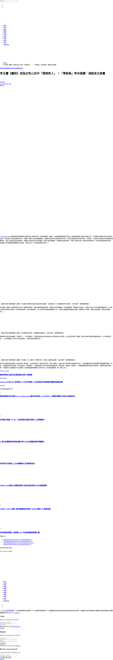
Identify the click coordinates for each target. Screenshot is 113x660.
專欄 (7, 68)
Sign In (2, 659)
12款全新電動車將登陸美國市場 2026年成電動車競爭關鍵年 (22, 442)
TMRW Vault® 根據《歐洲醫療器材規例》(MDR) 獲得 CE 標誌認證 (25, 509)
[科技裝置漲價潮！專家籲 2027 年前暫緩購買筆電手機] (56, 520)
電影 (18, 68)
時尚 (9, 68)
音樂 (21, 68)
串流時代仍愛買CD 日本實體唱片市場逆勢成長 (17, 463)
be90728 (2, 82)
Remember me (6, 626)
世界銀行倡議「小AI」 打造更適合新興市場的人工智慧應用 (22, 420)
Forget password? (15, 626)
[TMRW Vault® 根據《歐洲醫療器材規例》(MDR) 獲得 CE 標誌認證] (56, 496)
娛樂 (4, 68)
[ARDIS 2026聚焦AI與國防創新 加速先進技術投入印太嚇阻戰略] (56, 474)
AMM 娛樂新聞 (9, 610)
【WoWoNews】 (5, 236)
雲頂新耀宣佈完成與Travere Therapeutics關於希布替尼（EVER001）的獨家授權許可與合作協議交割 (37, 396)
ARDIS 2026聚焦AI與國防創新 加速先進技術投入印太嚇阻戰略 (23, 485)
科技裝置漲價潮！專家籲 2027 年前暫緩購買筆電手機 (20, 532)
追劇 (15, 68)
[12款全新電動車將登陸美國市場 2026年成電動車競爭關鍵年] (56, 430)
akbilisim (16, 613)
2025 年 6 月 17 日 (5, 84)
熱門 (12, 68)
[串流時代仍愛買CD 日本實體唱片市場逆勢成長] (56, 452)
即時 (1, 68)
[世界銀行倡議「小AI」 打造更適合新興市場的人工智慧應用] (56, 407)
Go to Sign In (16, 645)
